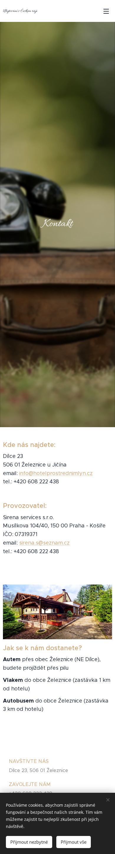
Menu (106, 11)
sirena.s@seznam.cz (44, 543)
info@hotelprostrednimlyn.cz (56, 473)
